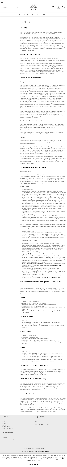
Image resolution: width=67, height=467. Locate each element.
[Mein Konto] (58, 7)
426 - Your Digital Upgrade (42, 451)
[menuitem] (13, 7)
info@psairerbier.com (43, 424)
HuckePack (30, 451)
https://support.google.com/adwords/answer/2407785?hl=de (38, 276)
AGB (4, 443)
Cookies (5, 437)
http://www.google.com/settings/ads (50, 277)
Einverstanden (33, 464)
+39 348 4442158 (42, 421)
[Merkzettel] (53, 7)
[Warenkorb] (63, 7)
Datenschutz (6, 441)
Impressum (6, 445)
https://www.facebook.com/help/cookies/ (33, 263)
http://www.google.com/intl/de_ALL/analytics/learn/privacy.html (38, 253)
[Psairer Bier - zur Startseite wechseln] (33, 7)
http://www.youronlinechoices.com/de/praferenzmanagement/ (44, 265)
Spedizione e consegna (9, 439)
